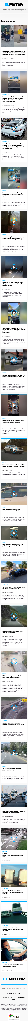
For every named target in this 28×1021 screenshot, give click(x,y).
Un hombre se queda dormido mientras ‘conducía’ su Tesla (11, 510)
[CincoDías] (13, 998)
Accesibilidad (15, 990)
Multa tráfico (13, 1)
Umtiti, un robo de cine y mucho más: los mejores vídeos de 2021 (14, 587)
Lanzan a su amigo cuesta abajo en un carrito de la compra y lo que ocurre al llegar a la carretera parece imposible (14, 53)
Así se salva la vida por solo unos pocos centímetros (12, 769)
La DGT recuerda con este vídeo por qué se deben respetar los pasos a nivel (13, 855)
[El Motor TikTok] (17, 993)
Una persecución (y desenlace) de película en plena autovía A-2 (13, 545)
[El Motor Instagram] (15, 993)
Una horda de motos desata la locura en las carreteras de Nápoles (13, 421)
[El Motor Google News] (19, 993)
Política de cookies (8, 990)
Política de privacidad (11, 988)
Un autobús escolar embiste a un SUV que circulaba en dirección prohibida (14, 465)
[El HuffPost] (21, 998)
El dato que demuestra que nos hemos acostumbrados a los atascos (14, 811)
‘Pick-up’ (8, 1)
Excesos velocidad (21, 1)
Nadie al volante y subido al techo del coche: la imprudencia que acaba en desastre (14, 376)
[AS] (8, 997)
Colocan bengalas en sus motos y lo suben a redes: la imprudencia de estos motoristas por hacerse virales (14, 238)
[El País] (5, 998)
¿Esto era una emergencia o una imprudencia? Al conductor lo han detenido (13, 929)
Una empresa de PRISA (14, 1016)
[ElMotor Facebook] (11, 993)
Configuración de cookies (20, 988)
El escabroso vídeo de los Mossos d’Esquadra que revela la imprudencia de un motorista (14, 284)
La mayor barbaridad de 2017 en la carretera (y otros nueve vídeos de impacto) (13, 892)
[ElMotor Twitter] (13, 993)
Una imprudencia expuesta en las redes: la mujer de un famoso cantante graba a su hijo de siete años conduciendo (14, 330)
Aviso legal (4, 988)
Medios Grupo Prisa (14, 1019)
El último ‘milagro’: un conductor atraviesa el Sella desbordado (12, 676)
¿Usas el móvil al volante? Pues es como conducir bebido (13, 965)
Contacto (20, 990)
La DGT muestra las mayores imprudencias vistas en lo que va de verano (13, 724)
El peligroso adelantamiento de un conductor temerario (13, 631)
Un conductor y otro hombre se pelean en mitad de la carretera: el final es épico (14, 194)
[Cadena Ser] (13, 999)
